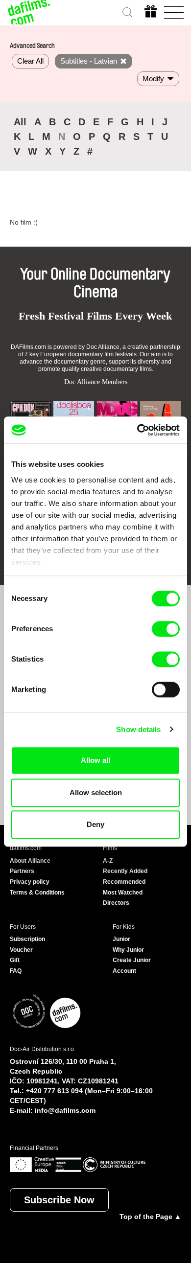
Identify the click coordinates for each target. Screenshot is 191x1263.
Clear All (30, 61)
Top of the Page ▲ (150, 1216)
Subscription (27, 939)
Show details (138, 729)
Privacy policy (29, 881)
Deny (95, 824)
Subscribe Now (59, 1199)
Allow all (95, 760)
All (20, 121)
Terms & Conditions (37, 892)
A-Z (108, 860)
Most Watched (123, 892)
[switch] (166, 629)
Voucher (21, 949)
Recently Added (125, 871)
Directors (116, 902)
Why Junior (128, 949)
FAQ (16, 970)
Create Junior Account (132, 965)
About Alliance (30, 860)
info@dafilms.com (65, 1110)
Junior (121, 939)
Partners (22, 871)
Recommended (124, 881)
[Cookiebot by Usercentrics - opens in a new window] (137, 430)
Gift (15, 960)
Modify (153, 78)
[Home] (29, 12)
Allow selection (96, 792)
